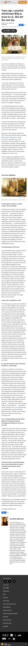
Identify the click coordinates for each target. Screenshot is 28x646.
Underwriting (6, 600)
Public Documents (7, 610)
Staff (4, 594)
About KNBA (6, 588)
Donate (23, 2)
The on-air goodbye (17, 407)
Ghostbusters (5, 139)
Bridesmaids (5, 137)
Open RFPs (5, 626)
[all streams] (26, 644)
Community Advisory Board (9, 604)
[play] (2, 644)
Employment (6, 591)
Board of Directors (7, 620)
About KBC (5, 616)
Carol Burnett (13, 153)
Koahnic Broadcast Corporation (10, 613)
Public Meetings (6, 607)
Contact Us (5, 597)
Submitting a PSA (7, 623)
